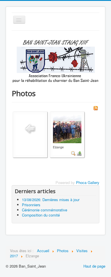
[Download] (79, 152)
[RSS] (95, 107)
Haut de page (94, 266)
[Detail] (73, 152)
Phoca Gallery (87, 182)
